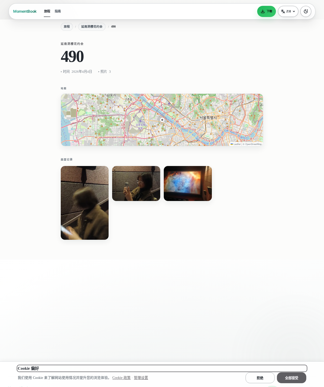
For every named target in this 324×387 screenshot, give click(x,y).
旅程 (47, 11)
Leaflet (237, 144)
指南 (58, 11)
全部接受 (291, 378)
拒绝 (260, 378)
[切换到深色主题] (305, 11)
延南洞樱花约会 (92, 26)
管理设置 (141, 378)
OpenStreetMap (253, 144)
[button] (162, 119)
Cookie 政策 (121, 378)
